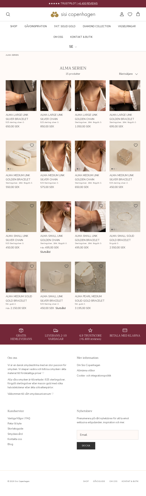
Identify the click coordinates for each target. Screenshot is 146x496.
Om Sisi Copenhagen (88, 365)
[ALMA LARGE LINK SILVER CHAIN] (55, 95)
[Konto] (121, 14)
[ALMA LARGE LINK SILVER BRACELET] (21, 95)
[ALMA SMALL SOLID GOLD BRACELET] (125, 216)
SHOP (13, 26)
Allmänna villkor (86, 370)
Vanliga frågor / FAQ (19, 418)
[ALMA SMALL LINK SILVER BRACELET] (55, 277)
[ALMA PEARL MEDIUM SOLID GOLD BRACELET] (90, 277)
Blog (10, 444)
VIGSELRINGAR (127, 26)
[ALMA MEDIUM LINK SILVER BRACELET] (125, 156)
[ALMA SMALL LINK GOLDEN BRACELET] (90, 216)
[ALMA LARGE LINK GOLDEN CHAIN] (90, 95)
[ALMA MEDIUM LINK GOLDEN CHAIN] (90, 156)
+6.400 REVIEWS (88, 3)
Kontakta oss (15, 439)
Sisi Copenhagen (22, 481)
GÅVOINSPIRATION (36, 26)
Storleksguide (15, 428)
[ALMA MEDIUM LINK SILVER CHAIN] (55, 156)
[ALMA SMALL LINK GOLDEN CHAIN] (55, 216)
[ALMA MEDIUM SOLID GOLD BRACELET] (21, 277)
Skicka (86, 445)
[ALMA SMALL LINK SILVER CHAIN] (21, 216)
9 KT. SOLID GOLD (64, 26)
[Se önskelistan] (130, 14)
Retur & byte (14, 423)
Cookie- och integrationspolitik (94, 375)
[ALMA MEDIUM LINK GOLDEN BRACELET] (21, 156)
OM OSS (58, 37)
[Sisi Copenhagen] (73, 14)
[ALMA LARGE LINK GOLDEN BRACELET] (125, 95)
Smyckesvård (15, 434)
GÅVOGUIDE (99, 481)
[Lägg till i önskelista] (31, 84)
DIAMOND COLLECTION (97, 26)
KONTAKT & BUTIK (81, 37)
